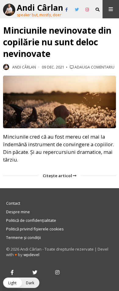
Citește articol (58, 175)
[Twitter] (77, 9)
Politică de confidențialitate (31, 220)
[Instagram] (87, 9)
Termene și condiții (23, 237)
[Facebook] (66, 9)
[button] (21, 283)
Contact (13, 203)
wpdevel (31, 254)
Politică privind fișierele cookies (35, 229)
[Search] (97, 9)
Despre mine (18, 212)
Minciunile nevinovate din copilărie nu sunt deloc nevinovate (57, 41)
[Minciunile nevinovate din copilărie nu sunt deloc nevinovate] (59, 102)
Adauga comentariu (94, 67)
